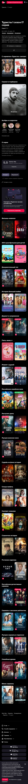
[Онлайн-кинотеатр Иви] (4, 2)
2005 (5, 31)
